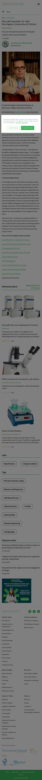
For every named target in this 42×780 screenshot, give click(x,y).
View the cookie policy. (22, 122)
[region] (21, 124)
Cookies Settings (13, 128)
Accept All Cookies (27, 128)
